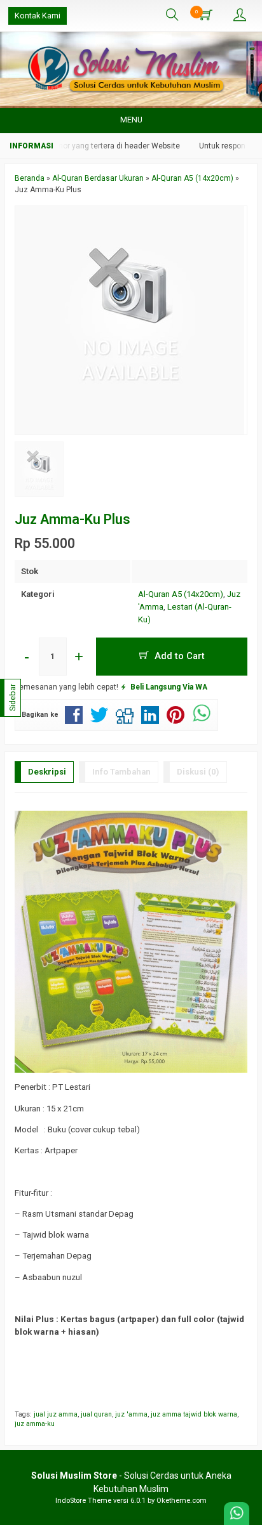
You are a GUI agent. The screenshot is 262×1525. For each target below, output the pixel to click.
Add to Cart (178, 656)
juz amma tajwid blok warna (194, 1414)
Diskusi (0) (198, 771)
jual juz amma (56, 1414)
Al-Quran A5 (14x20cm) (180, 594)
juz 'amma (131, 1414)
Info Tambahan (121, 771)
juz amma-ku (35, 1424)
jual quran (96, 1414)
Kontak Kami (37, 15)
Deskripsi (47, 771)
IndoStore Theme (83, 1500)
